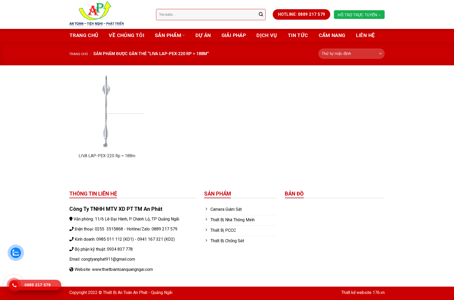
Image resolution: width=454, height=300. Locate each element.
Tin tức (298, 35)
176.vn (379, 292)
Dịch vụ (266, 35)
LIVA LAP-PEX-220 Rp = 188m (107, 155)
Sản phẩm (168, 35)
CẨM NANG (332, 35)
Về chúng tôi (126, 35)
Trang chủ (83, 35)
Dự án (203, 35)
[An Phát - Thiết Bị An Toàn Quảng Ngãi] (108, 14)
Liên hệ (365, 35)
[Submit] (260, 14)
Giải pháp (233, 35)
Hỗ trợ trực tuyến (357, 15)
